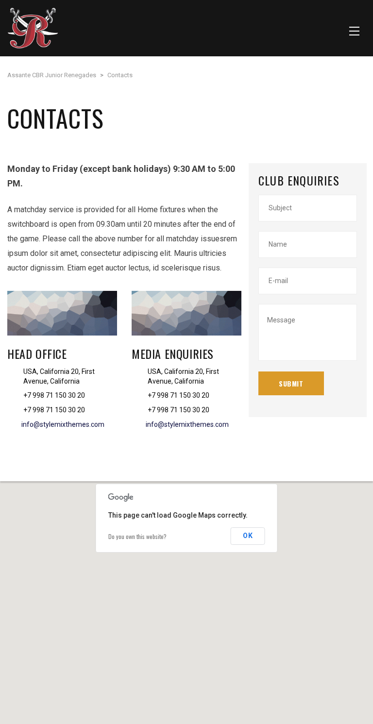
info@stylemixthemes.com (62, 424)
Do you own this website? (137, 536)
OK (248, 535)
